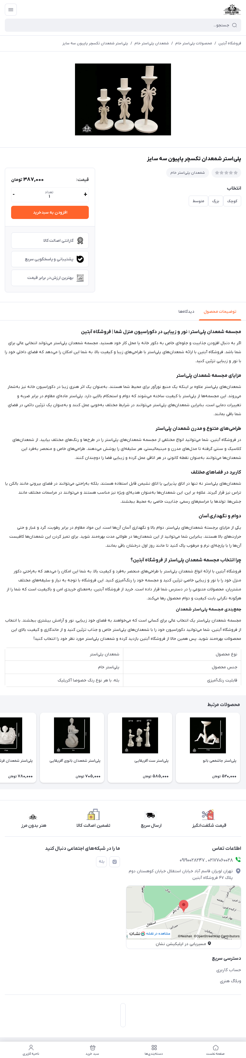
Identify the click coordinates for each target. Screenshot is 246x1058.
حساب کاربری (228, 970)
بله (101, 861)
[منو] (11, 10)
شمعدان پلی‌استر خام (151, 43)
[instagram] (114, 861)
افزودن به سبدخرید (50, 212)
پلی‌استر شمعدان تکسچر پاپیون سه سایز (95, 43)
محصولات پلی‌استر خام (193, 43)
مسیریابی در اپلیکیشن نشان (181, 944)
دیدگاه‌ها (186, 312)
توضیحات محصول (220, 312)
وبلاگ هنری (230, 981)
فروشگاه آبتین (229, 43)
